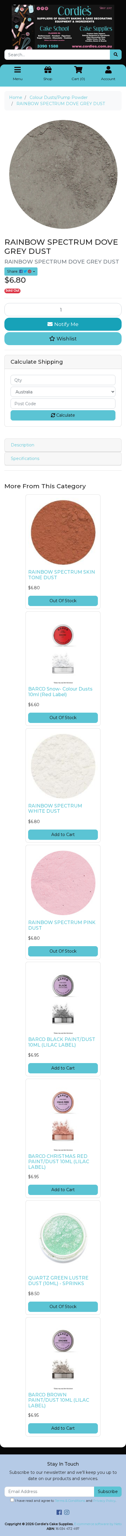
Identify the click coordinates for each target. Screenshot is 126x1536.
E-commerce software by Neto (98, 1524)
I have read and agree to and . (65, 1501)
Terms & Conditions (70, 1501)
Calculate (65, 415)
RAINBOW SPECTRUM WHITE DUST (55, 808)
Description (22, 445)
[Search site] (116, 54)
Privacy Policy (104, 1501)
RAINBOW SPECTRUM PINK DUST (62, 925)
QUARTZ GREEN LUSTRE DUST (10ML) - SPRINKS (58, 1280)
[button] (63, 338)
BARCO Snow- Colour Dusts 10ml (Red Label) (60, 691)
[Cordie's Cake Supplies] (63, 26)
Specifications (25, 458)
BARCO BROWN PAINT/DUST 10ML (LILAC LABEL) (58, 1400)
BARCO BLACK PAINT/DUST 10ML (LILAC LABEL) (61, 1042)
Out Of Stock (63, 600)
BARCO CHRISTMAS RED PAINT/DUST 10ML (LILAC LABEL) (58, 1161)
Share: (13, 271)
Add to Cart (63, 834)
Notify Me (66, 324)
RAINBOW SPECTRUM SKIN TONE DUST (61, 574)
